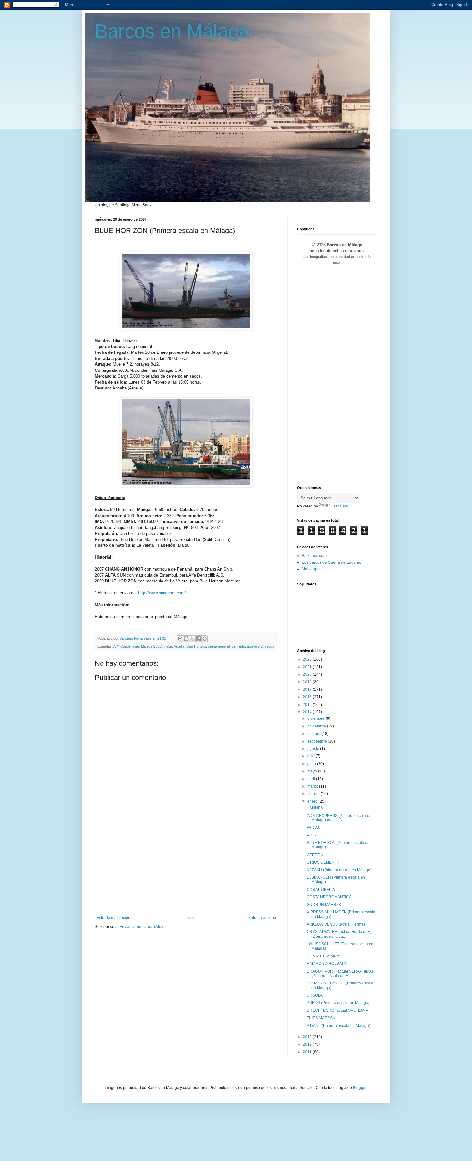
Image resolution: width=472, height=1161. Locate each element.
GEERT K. (315, 855)
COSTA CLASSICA (323, 956)
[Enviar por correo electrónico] (180, 638)
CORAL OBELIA (321, 889)
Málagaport (312, 569)
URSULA (315, 995)
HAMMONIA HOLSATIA (327, 963)
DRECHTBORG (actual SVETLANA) (338, 1010)
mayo (312, 771)
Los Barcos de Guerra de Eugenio (331, 562)
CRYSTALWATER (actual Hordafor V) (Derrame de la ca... (339, 933)
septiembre (317, 741)
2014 (308, 712)
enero (313, 801)
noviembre (317, 726)
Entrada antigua (262, 917)
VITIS (311, 835)
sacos (269, 646)
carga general (219, 646)
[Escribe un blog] (186, 638)
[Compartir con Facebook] (198, 638)
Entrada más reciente (115, 917)
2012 (308, 1044)
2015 (308, 704)
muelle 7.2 (255, 646)
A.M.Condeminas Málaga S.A (136, 646)
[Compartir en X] (192, 638)
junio (312, 764)
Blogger (359, 1087)
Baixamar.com (314, 555)
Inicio (191, 917)
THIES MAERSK (321, 1018)
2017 (308, 689)
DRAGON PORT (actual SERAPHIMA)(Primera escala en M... (340, 973)
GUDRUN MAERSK (324, 904)
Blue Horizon (196, 646)
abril (311, 779)
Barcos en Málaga (172, 31)
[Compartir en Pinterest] (204, 638)
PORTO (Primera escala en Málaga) (338, 1003)
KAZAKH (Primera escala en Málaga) (339, 870)
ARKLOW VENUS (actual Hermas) (337, 924)
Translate (340, 506)
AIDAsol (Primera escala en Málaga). (339, 1025)
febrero (314, 793)
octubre (314, 733)
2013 (308, 1037)
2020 (308, 674)
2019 (308, 682)
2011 (308, 1052)
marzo (313, 786)
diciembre (316, 718)
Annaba (166, 646)
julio (311, 756)
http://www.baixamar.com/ (162, 592)
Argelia (179, 646)
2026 (308, 659)
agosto (313, 748)
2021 (308, 667)
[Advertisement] (186, 867)
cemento (238, 646)
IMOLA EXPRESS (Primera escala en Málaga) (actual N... (339, 817)
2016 (308, 697)
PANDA (313, 827)
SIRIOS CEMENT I (323, 862)
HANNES (315, 808)
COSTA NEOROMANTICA (329, 897)
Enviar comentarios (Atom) (142, 926)
